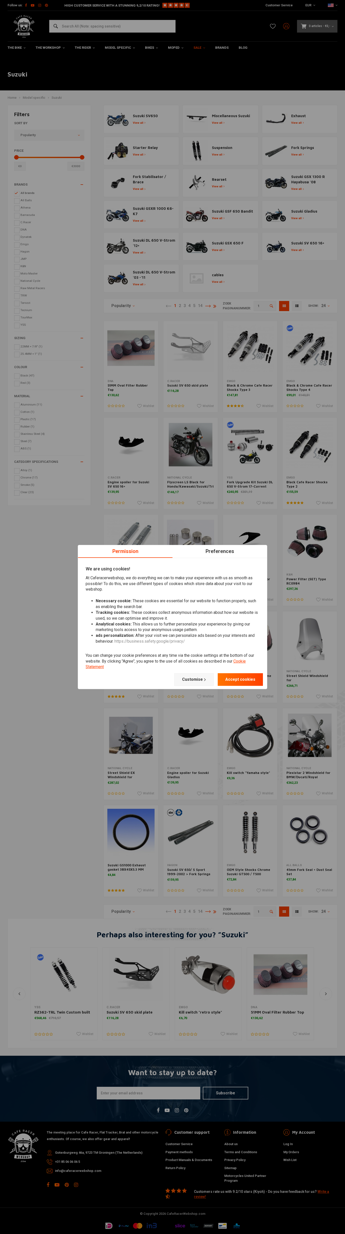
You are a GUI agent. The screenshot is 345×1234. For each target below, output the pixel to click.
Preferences (220, 551)
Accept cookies (240, 679)
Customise (192, 679)
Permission (125, 551)
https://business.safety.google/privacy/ (149, 641)
